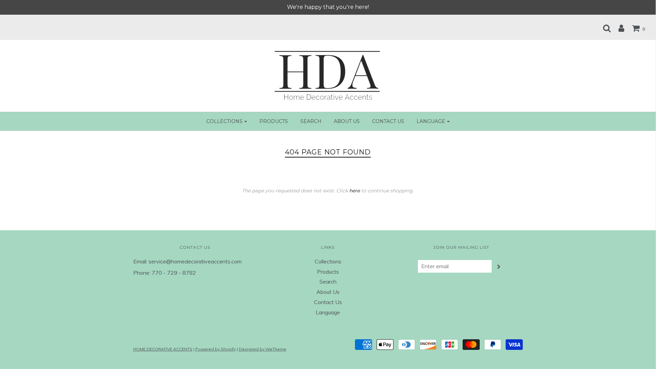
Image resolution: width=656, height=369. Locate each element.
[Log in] (618, 28)
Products (273, 121)
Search (311, 121)
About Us (347, 121)
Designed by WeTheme (262, 349)
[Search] (603, 28)
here (354, 191)
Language (328, 312)
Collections (328, 261)
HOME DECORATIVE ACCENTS (162, 349)
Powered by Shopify (215, 349)
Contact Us (388, 121)
